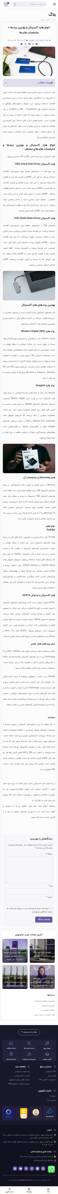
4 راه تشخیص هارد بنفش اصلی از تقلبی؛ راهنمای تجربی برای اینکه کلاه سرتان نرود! (42, 982)
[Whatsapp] (32, 1168)
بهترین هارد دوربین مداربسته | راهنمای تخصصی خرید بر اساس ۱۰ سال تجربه (15, 956)
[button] (6, 83)
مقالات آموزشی (45, 20)
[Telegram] (37, 1168)
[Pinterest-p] (26, 1168)
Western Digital (48, 338)
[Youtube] (20, 1168)
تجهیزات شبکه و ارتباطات (44, 1001)
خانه (54, 20)
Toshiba (50, 530)
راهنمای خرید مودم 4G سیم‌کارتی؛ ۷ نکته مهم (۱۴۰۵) (42, 956)
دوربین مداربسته (48, 1005)
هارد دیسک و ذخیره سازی (44, 1015)
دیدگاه (49, 854)
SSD (22, 156)
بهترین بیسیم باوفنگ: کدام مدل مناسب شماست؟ (15, 984)
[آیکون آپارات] (15, 1168)
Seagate (51, 393)
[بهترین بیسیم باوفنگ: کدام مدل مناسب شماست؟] (15, 977)
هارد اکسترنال (49, 92)
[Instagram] (43, 1168)
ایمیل (49, 897)
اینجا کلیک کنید (43, 811)
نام (50, 886)
